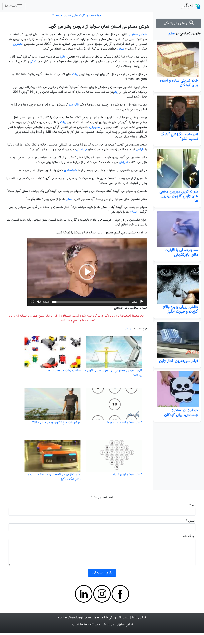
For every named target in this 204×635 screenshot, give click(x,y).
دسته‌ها (11, 6)
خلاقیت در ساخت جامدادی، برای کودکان (181, 412)
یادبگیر (187, 6)
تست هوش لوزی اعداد (127, 474)
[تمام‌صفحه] (32, 302)
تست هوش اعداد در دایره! (124, 422)
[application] (87, 272)
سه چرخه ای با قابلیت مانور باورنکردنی (181, 252)
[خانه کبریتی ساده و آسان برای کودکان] (177, 59)
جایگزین (18, 44)
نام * (192, 505)
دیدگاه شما (188, 536)
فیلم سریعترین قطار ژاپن (178, 361)
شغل (120, 48)
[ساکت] (39, 302)
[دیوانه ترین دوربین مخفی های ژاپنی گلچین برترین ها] (177, 168)
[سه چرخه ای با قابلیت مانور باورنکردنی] (177, 229)
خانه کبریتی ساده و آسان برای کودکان (179, 83)
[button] (87, 272)
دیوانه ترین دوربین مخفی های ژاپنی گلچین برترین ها (178, 196)
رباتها (63, 56)
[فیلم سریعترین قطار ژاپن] (177, 340)
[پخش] (142, 302)
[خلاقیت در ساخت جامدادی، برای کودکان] (177, 389)
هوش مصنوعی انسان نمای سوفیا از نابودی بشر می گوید (98, 26)
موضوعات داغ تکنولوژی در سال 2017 (56, 422)
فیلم (172, 33)
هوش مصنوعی (137, 34)
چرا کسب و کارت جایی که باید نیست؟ (76, 15)
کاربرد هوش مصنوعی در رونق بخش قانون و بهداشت (113, 373)
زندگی (33, 61)
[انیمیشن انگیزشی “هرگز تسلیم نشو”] (177, 113)
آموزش (123, 162)
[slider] (90, 302)
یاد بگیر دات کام (100, 624)
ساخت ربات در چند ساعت (63, 370)
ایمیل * (190, 520)
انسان (69, 199)
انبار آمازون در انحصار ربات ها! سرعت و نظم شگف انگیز (54, 477)
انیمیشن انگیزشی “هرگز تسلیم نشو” (179, 136)
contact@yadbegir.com (74, 617)
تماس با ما (139, 617)
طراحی (140, 149)
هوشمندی (70, 170)
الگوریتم (74, 104)
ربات (75, 74)
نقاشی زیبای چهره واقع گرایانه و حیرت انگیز (180, 309)
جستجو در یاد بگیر (176, 23)
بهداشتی (81, 149)
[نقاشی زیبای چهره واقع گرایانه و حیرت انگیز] (177, 284)
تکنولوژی (94, 127)
